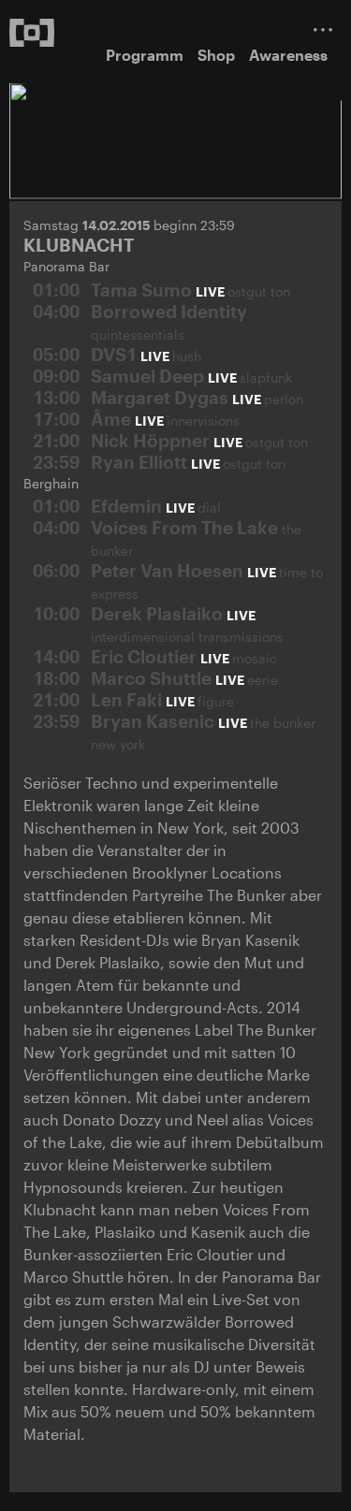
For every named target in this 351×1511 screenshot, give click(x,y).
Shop (216, 55)
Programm (144, 55)
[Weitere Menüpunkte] (323, 29)
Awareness (288, 55)
